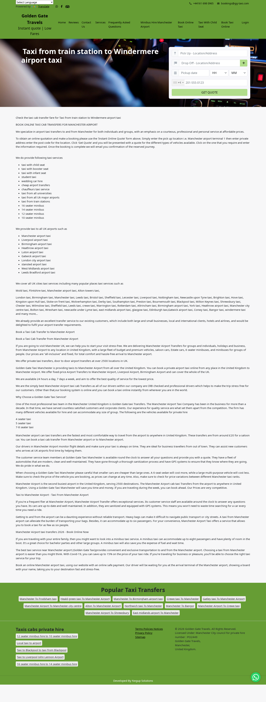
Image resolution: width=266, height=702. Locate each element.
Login (245, 22)
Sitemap (140, 637)
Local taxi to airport (29, 643)
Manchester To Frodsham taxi (38, 599)
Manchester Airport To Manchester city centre (53, 606)
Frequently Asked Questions (119, 24)
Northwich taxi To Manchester (143, 606)
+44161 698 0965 (203, 3)
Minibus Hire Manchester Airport (156, 24)
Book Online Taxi (185, 24)
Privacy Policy (143, 633)
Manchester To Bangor (180, 606)
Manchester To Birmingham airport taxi (138, 599)
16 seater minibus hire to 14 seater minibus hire (47, 664)
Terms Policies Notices (149, 629)
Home (62, 22)
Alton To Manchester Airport (103, 606)
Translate (43, 6)
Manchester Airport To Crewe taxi (219, 606)
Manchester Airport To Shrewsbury (107, 612)
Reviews (74, 22)
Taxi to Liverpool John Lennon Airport (40, 657)
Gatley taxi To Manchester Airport (224, 599)
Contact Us (86, 24)
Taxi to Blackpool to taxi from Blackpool (41, 650)
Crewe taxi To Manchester (183, 599)
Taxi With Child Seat (207, 24)
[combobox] (178, 82)
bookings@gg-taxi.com (235, 3)
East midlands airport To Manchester (156, 612)
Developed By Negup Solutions (133, 680)
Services (100, 22)
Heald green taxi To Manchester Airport (85, 599)
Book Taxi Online (227, 24)
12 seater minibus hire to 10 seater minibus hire (47, 636)
